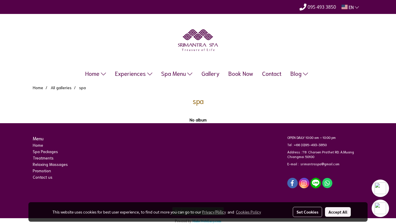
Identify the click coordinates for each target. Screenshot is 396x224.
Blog (296, 73)
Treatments (43, 157)
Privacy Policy (214, 211)
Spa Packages (45, 151)
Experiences (131, 73)
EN (351, 7)
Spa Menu (174, 73)
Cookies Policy (248, 211)
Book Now (240, 73)
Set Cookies (307, 211)
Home (93, 73)
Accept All (337, 211)
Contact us (42, 177)
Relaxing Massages (50, 164)
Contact (271, 73)
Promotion (42, 170)
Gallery (210, 73)
